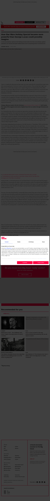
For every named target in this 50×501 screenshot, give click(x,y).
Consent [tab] (6, 241)
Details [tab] (18, 241)
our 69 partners (8, 248)
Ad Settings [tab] (31, 241)
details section (43, 258)
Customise (24, 262)
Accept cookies (41, 262)
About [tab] (43, 241)
